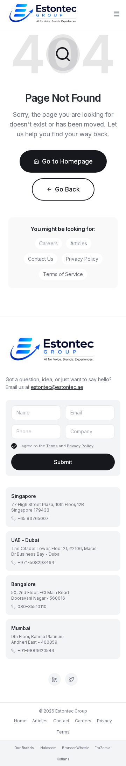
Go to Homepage (67, 161)
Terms (52, 445)
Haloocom (48, 748)
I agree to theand (56, 445)
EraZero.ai (103, 748)
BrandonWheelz (75, 748)
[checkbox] (14, 446)
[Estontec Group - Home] (45, 14)
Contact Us (40, 259)
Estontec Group (71, 711)
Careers (48, 243)
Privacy (104, 720)
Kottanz (63, 759)
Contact (61, 720)
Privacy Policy (82, 259)
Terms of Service (63, 274)
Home (20, 720)
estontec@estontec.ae (57, 387)
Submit (63, 461)
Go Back (67, 189)
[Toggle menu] (116, 14)
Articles (78, 243)
